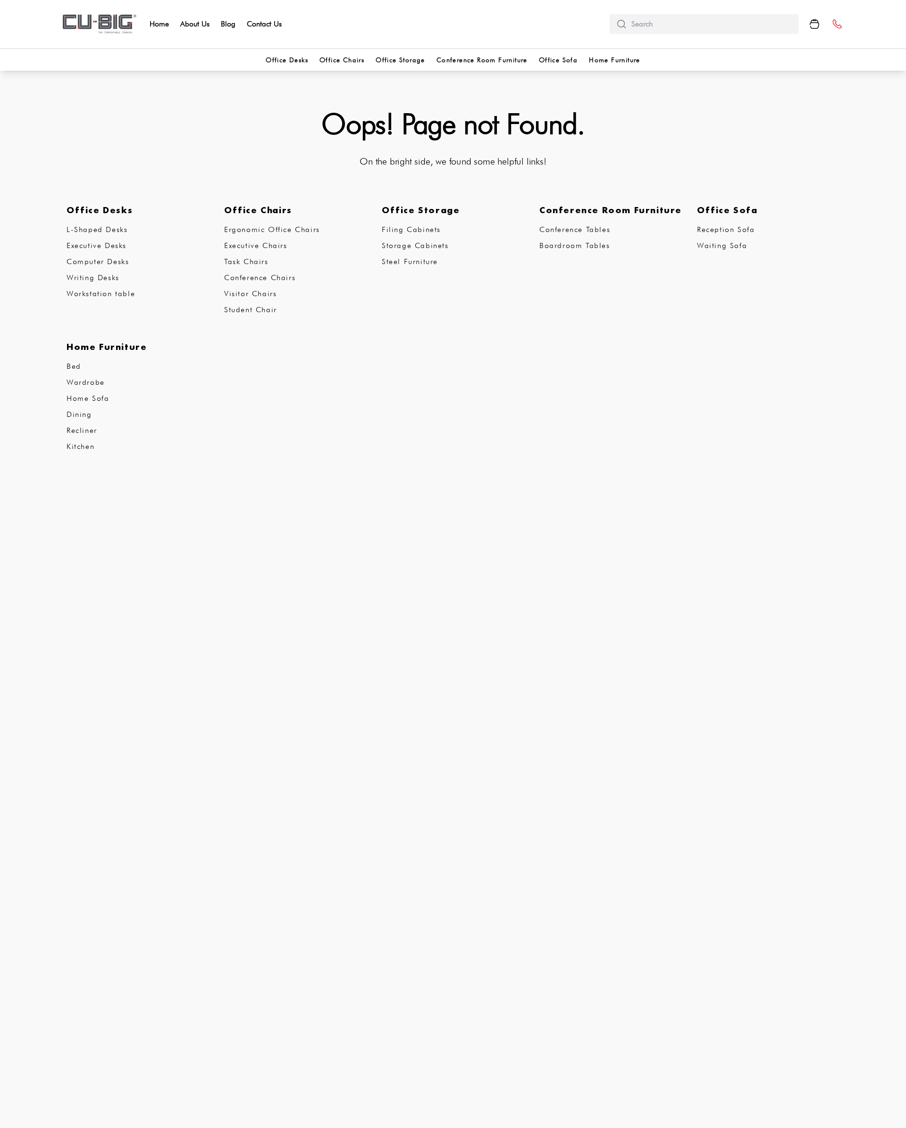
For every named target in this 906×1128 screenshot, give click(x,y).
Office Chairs (341, 60)
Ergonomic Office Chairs (272, 229)
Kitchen (80, 446)
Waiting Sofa (722, 245)
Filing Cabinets (411, 229)
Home (159, 23)
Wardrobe (86, 382)
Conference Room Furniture (482, 60)
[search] (711, 24)
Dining (79, 414)
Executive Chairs (255, 245)
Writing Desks (93, 277)
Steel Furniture (410, 261)
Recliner (82, 430)
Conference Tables (574, 229)
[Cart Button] (814, 24)
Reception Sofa (726, 229)
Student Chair (250, 309)
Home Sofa (88, 398)
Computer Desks (98, 261)
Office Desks (287, 60)
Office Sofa (558, 60)
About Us (195, 23)
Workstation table (101, 293)
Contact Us (264, 23)
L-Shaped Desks (97, 229)
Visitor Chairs (250, 293)
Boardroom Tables (574, 245)
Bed (74, 366)
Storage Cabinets (415, 245)
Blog (228, 23)
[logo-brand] (99, 24)
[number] (836, 24)
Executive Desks (96, 245)
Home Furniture (614, 60)
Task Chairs (246, 261)
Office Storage (400, 60)
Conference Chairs (259, 277)
